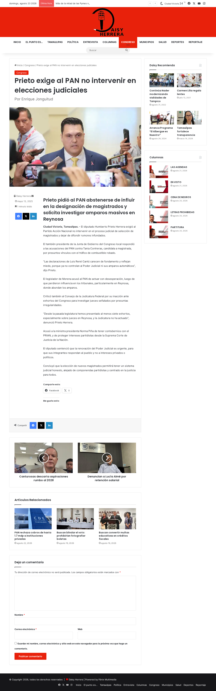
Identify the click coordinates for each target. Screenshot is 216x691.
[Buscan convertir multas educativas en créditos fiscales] (117, 518)
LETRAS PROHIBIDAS (182, 212)
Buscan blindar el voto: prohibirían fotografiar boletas (71, 536)
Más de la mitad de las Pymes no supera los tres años (84, 3)
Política (72, 42)
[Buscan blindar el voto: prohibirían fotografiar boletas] (75, 518)
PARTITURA (177, 227)
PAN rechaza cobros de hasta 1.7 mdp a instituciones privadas (33, 536)
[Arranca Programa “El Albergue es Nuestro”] (162, 118)
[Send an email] (32, 196)
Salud (163, 42)
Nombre (20, 614)
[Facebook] (18, 216)
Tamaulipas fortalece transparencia (186, 131)
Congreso (128, 42)
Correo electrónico (26, 629)
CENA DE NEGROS (181, 197)
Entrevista (90, 42)
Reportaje (195, 42)
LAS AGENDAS (179, 167)
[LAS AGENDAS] (159, 171)
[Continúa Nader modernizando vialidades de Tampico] (162, 80)
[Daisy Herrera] (108, 22)
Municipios (147, 42)
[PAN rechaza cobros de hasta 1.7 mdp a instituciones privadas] (33, 518)
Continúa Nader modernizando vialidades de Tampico (159, 96)
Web (80, 629)
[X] (26, 216)
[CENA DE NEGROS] (159, 201)
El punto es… (34, 42)
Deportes (177, 42)
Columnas (109, 42)
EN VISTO (176, 182)
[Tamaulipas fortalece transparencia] (189, 118)
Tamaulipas (55, 42)
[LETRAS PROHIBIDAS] (159, 217)
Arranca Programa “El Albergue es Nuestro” (161, 131)
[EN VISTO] (159, 186)
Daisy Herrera (23, 196)
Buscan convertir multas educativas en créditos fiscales (114, 536)
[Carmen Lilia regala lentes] (189, 80)
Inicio (17, 42)
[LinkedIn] (33, 216)
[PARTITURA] (159, 232)
